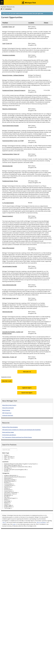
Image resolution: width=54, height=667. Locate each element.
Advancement (8, 478)
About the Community (8, 407)
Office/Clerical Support (10, 498)
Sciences (7, 504)
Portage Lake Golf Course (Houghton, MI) (15, 469)
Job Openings (8, 9)
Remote (6, 471)
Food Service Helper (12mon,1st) (10, 154)
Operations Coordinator (8, 55)
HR (3, 9)
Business (7, 482)
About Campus (6, 410)
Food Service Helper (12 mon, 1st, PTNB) (13, 140)
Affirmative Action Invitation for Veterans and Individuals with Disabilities (21, 429)
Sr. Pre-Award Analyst (8, 202)
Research (7, 502)
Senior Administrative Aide (9, 285)
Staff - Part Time (9, 458)
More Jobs (26, 371)
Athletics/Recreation (10, 481)
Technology (8, 508)
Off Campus (8, 468)
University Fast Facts (7, 415)
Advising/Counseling (10, 479)
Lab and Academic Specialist (9, 266)
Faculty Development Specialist (10, 125)
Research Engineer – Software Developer (13, 75)
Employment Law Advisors (9, 435)
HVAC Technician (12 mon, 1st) (10, 298)
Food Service (8, 489)
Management (8, 495)
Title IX (4, 522)
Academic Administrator (11, 475)
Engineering (8, 487)
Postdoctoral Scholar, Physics (10, 181)
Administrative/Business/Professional (14, 477)
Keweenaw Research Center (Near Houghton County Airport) (21, 464)
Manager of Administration (9, 109)
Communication (9, 484)
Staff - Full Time (9, 456)
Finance (6, 488)
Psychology (7, 501)
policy (14, 524)
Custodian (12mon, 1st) (8, 26)
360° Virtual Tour (6, 413)
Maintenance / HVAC (10, 494)
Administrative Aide (7, 166)
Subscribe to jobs (7, 381)
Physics (6, 499)
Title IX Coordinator (41, 522)
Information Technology (11, 492)
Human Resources (7, 7)
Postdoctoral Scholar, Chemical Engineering (13, 90)
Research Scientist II (7, 216)
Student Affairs (8, 506)
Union (6, 459)
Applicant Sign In (26, 388)
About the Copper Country (9, 405)
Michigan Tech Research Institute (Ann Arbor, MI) (17, 466)
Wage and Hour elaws (8, 432)
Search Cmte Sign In (26, 392)
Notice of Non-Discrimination (10, 427)
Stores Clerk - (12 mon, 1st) (9, 357)
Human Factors (8, 491)
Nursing (7, 497)
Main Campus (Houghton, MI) (13, 465)
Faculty (6, 455)
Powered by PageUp (6, 377)
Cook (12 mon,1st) (7, 43)
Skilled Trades (8, 505)
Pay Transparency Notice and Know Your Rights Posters (17, 437)
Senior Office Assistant (8, 248)
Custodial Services (9, 485)
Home (1, 9)
